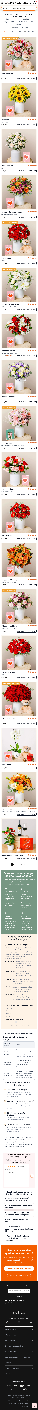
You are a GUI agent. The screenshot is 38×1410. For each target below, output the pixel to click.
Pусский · (27, 1404)
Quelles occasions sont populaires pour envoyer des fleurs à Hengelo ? (19, 1229)
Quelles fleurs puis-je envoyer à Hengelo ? (18, 1206)
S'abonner (19, 1296)
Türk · (11, 1406)
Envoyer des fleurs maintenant (19, 1269)
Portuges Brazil (23, 1406)
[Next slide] (32, 1176)
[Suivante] (25, 864)
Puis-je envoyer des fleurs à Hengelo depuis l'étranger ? (17, 1199)
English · (21, 1404)
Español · (11, 1401)
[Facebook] (7, 1322)
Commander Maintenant (26, 78)
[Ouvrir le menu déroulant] (31, 1329)
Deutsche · (26, 1401)
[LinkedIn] (31, 1322)
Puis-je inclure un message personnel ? (16, 1221)
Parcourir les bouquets (19, 1275)
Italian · (10, 1404)
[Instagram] (19, 1322)
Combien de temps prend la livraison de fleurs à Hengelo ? (17, 1213)
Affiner (34, 1405)
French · (18, 1401)
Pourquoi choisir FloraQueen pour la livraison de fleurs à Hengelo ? (17, 1238)
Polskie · (15, 1404)
